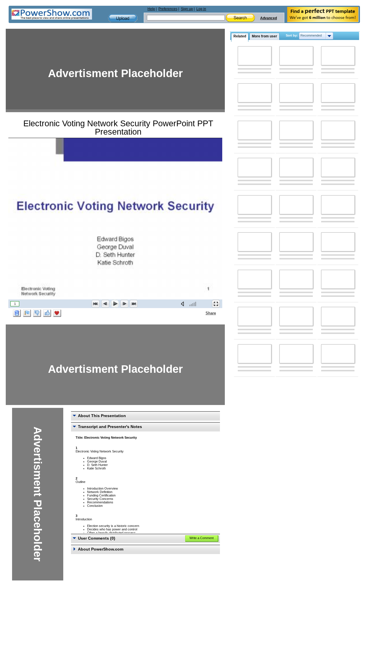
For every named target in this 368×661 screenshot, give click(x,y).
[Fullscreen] (216, 303)
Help (151, 9)
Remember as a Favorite (57, 313)
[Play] (114, 303)
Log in (201, 9)
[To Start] (95, 303)
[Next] (124, 303)
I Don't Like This (37, 313)
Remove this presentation (17, 313)
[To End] (133, 303)
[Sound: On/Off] (183, 303)
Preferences (167, 9)
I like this (47, 313)
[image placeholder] (254, 55)
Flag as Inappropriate (27, 313)
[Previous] (105, 303)
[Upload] (122, 18)
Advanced (268, 18)
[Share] (202, 313)
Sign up (187, 9)
